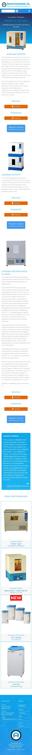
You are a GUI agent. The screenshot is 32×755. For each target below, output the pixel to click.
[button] (17, 11)
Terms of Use (21, 749)
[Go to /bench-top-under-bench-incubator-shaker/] (16, 571)
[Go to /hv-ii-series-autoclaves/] (16, 618)
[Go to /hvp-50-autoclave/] (16, 665)
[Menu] (29, 11)
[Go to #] (16, 157)
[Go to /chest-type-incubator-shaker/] (16, 524)
